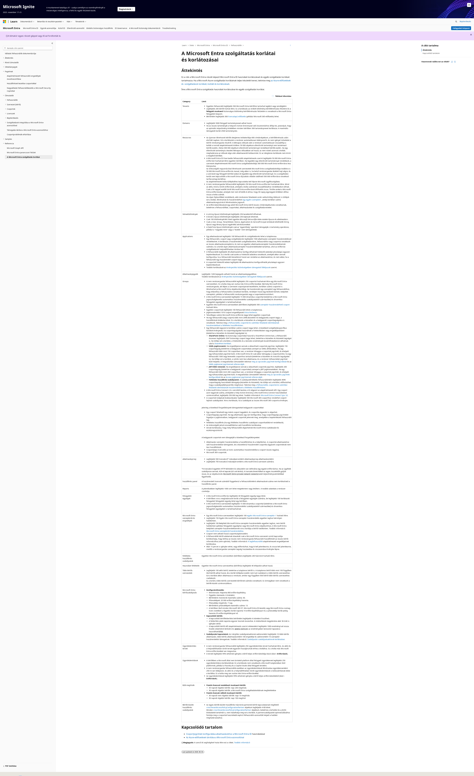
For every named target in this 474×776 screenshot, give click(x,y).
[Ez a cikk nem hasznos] (454, 61)
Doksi (192, 45)
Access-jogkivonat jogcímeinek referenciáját (244, 377)
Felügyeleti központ (461, 28)
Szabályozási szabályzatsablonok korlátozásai (266, 639)
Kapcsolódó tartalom (431, 53)
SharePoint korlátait (223, 343)
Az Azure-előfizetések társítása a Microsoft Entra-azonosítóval (215, 737)
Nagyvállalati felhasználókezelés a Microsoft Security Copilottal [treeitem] (29, 89)
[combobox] (27, 48)
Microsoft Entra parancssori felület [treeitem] (21, 152)
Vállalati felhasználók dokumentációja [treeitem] (20, 53)
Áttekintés (427, 50)
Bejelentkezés (465, 21)
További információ (242, 742)
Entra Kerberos (250, 312)
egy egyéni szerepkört (252, 200)
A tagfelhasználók (255, 541)
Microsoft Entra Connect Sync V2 (274, 395)
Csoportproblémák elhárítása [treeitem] (19, 134)
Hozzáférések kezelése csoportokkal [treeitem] (21, 83)
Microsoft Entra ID (220, 45)
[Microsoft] (4, 21)
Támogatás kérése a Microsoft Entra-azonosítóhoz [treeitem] (27, 130)
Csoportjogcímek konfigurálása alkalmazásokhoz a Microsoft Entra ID (219, 734)
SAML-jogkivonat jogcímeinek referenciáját (226, 364)
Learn (184, 45)
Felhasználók (236, 45)
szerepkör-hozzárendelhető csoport (275, 304)
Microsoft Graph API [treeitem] (15, 148)
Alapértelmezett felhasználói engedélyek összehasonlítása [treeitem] (24, 77)
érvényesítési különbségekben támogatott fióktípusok (248, 267)
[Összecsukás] (52, 43)
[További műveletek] (290, 45)
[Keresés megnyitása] (456, 21)
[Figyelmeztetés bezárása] (469, 5)
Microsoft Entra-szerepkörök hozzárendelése (224, 531)
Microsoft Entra (203, 45)
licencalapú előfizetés (237, 116)
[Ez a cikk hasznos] (451, 61)
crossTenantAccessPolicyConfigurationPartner (225, 707)
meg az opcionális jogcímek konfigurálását (269, 361)
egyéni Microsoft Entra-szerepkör (261, 515)
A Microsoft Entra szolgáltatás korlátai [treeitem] (23, 157)
